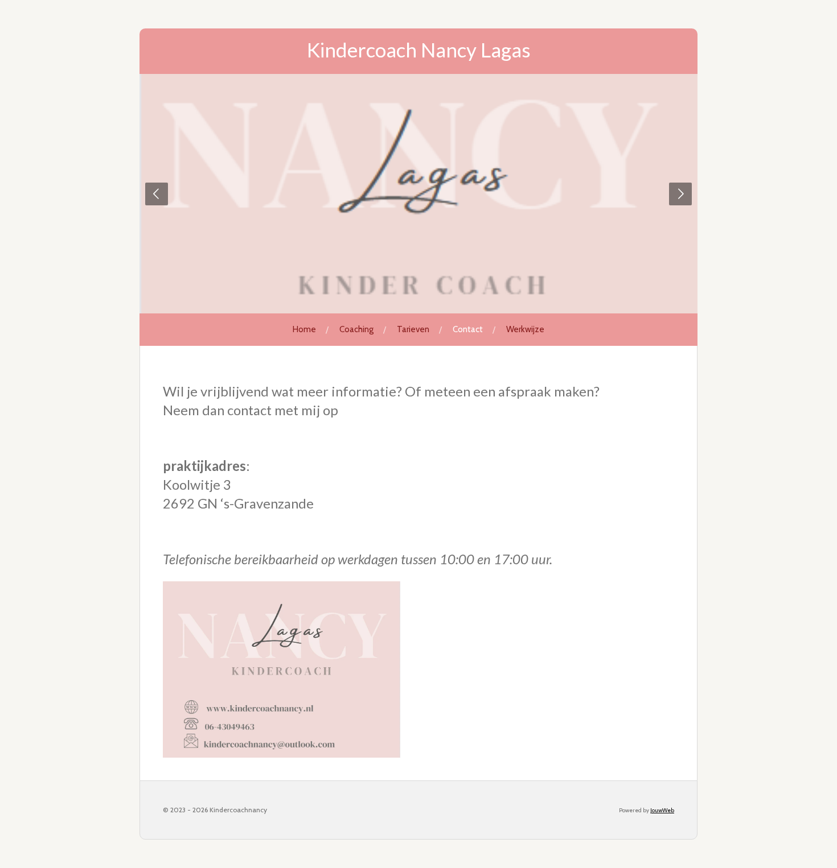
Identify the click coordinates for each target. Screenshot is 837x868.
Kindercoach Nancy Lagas (419, 49)
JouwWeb (662, 810)
